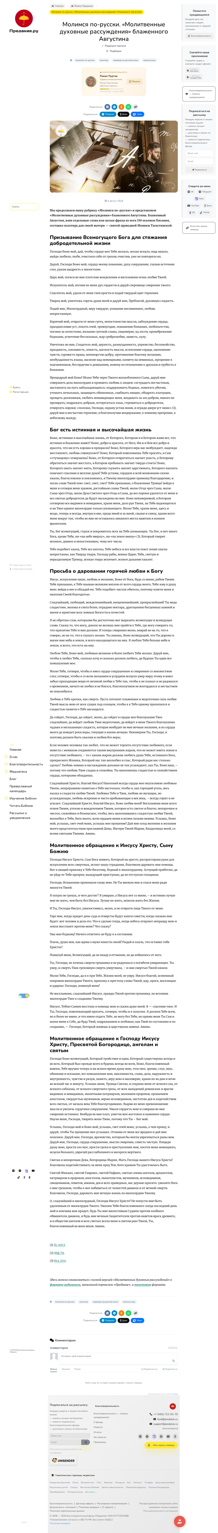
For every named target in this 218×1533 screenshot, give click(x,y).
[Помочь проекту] (179, 1521)
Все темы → (91, 1492)
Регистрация (21, 391)
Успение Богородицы (158, 1487)
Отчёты (97, 1432)
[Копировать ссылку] (135, 107)
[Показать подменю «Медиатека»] (6, 771)
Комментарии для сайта (163, 1394)
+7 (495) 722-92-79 (166, 1414)
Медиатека (18, 771)
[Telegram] (20, 1171)
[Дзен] (24, 1177)
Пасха (75, 1482)
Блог (13, 779)
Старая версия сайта (21, 565)
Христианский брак (165, 1482)
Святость (137, 1482)
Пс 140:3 (59, 1245)
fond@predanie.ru (167, 1419)
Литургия (120, 1482)
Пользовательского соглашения (160, 1510)
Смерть (74, 1487)
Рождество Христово (60, 1482)
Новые (53, 1368)
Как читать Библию (89, 1487)
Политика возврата (89, 1507)
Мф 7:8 (59, 1253)
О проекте (107, 1507)
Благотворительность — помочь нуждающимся (111, 1415)
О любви (149, 1482)
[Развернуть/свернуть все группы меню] (12, 745)
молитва (104, 60)
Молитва (108, 1482)
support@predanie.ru (165, 1426)
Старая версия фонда (22, 569)
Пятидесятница (75, 1492)
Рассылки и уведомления (20, 815)
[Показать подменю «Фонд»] (6, 764)
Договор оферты (85, 1503)
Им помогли (100, 1437)
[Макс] (26, 1171)
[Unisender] (63, 1460)
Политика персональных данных (67, 1510)
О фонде (98, 1422)
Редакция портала (115, 45)
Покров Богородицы (136, 1487)
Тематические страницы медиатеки (75, 1475)
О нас (14, 757)
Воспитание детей (59, 1487)
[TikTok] (18, 1177)
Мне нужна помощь (164, 1445)
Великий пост (87, 1482)
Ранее (78, 1368)
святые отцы (149, 60)
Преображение (57, 1492)
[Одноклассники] (29, 1177)
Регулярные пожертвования (112, 1503)
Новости (98, 1427)
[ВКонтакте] (13, 1170)
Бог (129, 1482)
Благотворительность (26, 764)
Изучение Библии (23, 798)
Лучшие (66, 1368)
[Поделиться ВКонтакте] (107, 107)
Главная (15, 749)
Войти (16, 387)
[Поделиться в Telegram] (114, 107)
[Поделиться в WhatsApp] (128, 107)
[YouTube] (33, 1171)
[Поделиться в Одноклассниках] (121, 107)
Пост (99, 1482)
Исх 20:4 (60, 1261)
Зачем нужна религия (112, 1487)
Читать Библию (21, 805)
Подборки (115, 51)
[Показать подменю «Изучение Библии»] (6, 798)
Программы (100, 1442)
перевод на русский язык (125, 60)
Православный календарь (21, 788)
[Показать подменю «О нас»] (6, 756)
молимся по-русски (85, 60)
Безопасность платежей (62, 1507)
